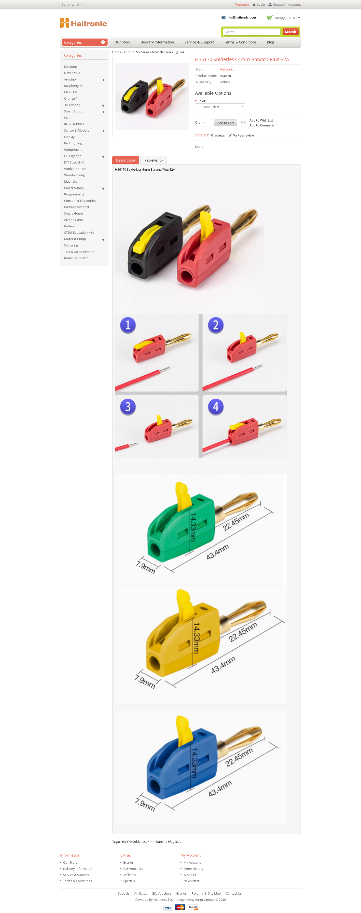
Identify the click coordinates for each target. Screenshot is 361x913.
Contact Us (234, 893)
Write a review (243, 135)
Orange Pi (71, 98)
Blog (270, 42)
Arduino (70, 79)
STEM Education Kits (79, 232)
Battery (69, 226)
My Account (192, 862)
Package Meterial (76, 207)
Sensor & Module (76, 130)
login (261, 4)
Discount (70, 66)
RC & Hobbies (74, 124)
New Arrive (72, 73)
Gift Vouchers (133, 868)
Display (69, 137)
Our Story (122, 42)
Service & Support (199, 42)
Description (125, 160)
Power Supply (74, 188)
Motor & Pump (75, 239)
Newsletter (191, 881)
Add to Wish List (261, 120)
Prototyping (73, 143)
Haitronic (226, 69)
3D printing (72, 105)
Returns (197, 893)
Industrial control (76, 258)
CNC (67, 117)
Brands (128, 862)
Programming (74, 194)
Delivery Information (157, 42)
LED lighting (72, 156)
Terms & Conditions (240, 42)
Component (73, 149)
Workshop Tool (75, 168)
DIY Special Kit (74, 162)
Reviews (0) (153, 160)
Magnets (70, 181)
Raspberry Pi (73, 85)
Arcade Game (73, 220)
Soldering (71, 245)
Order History (193, 868)
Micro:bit (70, 92)
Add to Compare (262, 125)
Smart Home (73, 213)
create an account (286, 4)
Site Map (214, 893)
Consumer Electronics (80, 200)
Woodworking (74, 175)
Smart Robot (73, 111)
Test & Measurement (79, 251)
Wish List (189, 874)
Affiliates (129, 874)
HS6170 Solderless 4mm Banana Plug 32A (150, 841)
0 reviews (218, 135)
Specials (129, 881)
